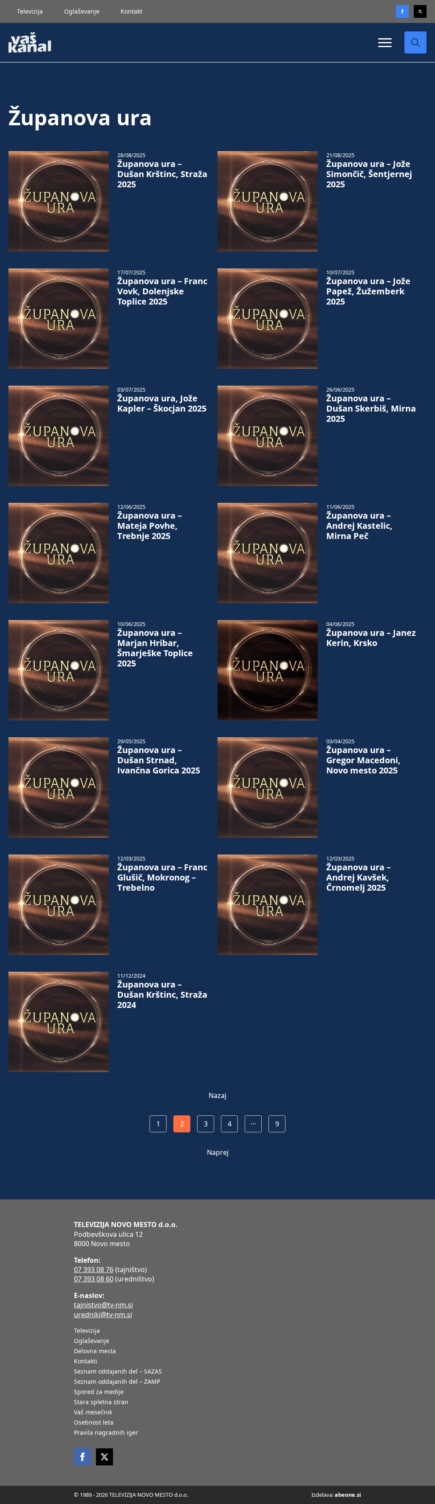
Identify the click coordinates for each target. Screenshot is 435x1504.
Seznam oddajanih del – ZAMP (117, 1382)
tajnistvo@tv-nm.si (103, 1304)
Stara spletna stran (101, 1402)
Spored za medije (99, 1392)
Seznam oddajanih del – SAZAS (118, 1372)
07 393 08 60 (93, 1279)
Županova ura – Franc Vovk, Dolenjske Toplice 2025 (162, 291)
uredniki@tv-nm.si (103, 1314)
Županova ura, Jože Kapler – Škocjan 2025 (161, 403)
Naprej (218, 1152)
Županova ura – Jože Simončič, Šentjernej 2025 (369, 174)
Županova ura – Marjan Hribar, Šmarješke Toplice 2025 (155, 648)
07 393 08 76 (93, 1269)
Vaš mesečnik (93, 1412)
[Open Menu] (385, 42)
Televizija (30, 11)
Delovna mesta (95, 1351)
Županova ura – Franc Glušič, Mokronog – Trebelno (162, 877)
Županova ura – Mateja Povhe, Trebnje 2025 (149, 526)
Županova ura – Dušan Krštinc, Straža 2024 (162, 994)
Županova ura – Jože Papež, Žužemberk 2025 (368, 291)
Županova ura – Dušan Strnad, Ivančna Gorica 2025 (158, 760)
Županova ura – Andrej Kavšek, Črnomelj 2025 (358, 877)
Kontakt (131, 11)
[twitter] (420, 11)
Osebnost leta (93, 1422)
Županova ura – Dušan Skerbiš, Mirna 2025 (371, 408)
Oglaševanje (81, 11)
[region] (110, 1437)
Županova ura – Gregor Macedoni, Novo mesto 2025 (363, 760)
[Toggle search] (415, 42)
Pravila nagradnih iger (106, 1433)
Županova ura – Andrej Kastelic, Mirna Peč (359, 526)
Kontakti (85, 1361)
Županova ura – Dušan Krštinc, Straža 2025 (162, 174)
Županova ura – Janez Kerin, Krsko (371, 638)
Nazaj (217, 1095)
